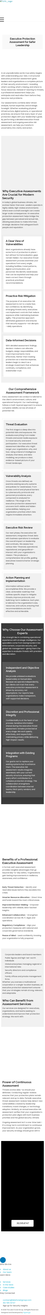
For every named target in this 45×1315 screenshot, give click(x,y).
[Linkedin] (3, 1260)
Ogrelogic (27, 1312)
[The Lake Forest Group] (18, 9)
